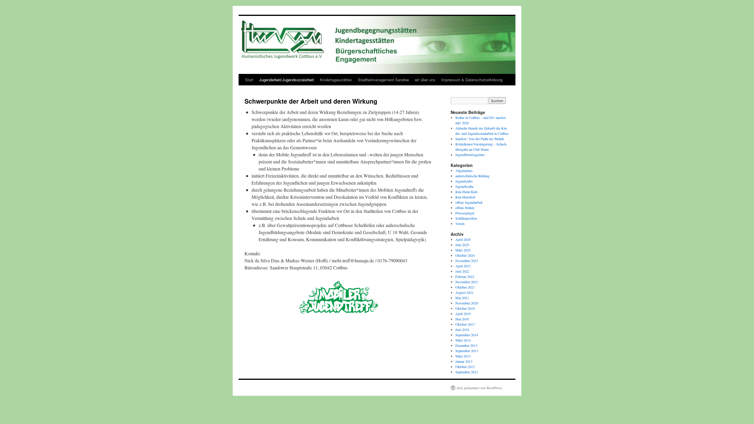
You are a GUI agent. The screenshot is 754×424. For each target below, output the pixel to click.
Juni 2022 (462, 271)
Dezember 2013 (466, 345)
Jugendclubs (464, 181)
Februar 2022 (464, 276)
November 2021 (466, 281)
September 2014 (466, 334)
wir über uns (425, 79)
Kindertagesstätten (336, 79)
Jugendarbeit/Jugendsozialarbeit (286, 79)
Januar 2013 (463, 361)
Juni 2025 (462, 244)
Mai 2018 (462, 319)
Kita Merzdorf (465, 197)
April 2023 (463, 266)
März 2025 (463, 250)
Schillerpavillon (466, 218)
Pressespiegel (464, 213)
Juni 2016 (462, 329)
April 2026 (463, 239)
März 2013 (463, 356)
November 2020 (466, 303)
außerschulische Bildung (472, 175)
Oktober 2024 (465, 255)
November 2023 (466, 260)
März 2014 (463, 340)
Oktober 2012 (465, 366)
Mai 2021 (462, 297)
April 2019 (463, 313)
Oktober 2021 (465, 287)
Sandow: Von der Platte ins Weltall (479, 138)
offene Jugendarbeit (468, 202)
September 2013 (466, 350)
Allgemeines (464, 170)
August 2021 (464, 292)
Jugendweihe (464, 186)
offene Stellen (464, 207)
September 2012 (466, 372)
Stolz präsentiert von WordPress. (480, 387)
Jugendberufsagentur (470, 154)
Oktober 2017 (465, 324)
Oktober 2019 (465, 308)
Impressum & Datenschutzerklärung (471, 79)
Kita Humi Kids (466, 191)
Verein (459, 223)
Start (249, 79)
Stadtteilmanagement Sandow (383, 79)
